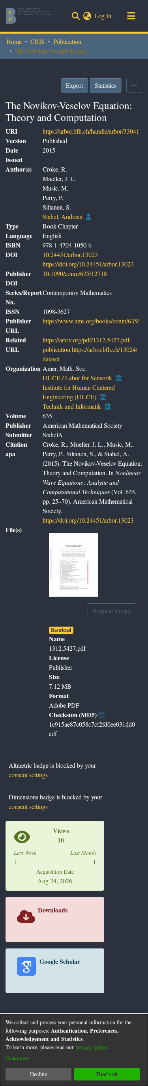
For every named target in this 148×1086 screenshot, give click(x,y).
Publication (67, 41)
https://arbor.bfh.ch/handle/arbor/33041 (91, 131)
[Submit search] (76, 16)
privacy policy (91, 1047)
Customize (17, 1058)
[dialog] (74, 1050)
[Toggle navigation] (131, 15)
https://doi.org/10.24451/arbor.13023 (88, 264)
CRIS (37, 41)
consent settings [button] (28, 775)
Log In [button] (103, 15)
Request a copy (112, 610)
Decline (38, 1074)
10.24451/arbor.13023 (70, 254)
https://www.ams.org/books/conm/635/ (91, 321)
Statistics (105, 85)
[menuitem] (87, 16)
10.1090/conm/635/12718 (75, 273)
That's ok (107, 1074)
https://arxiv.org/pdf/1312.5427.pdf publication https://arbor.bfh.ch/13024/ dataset (90, 349)
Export (74, 85)
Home (14, 41)
